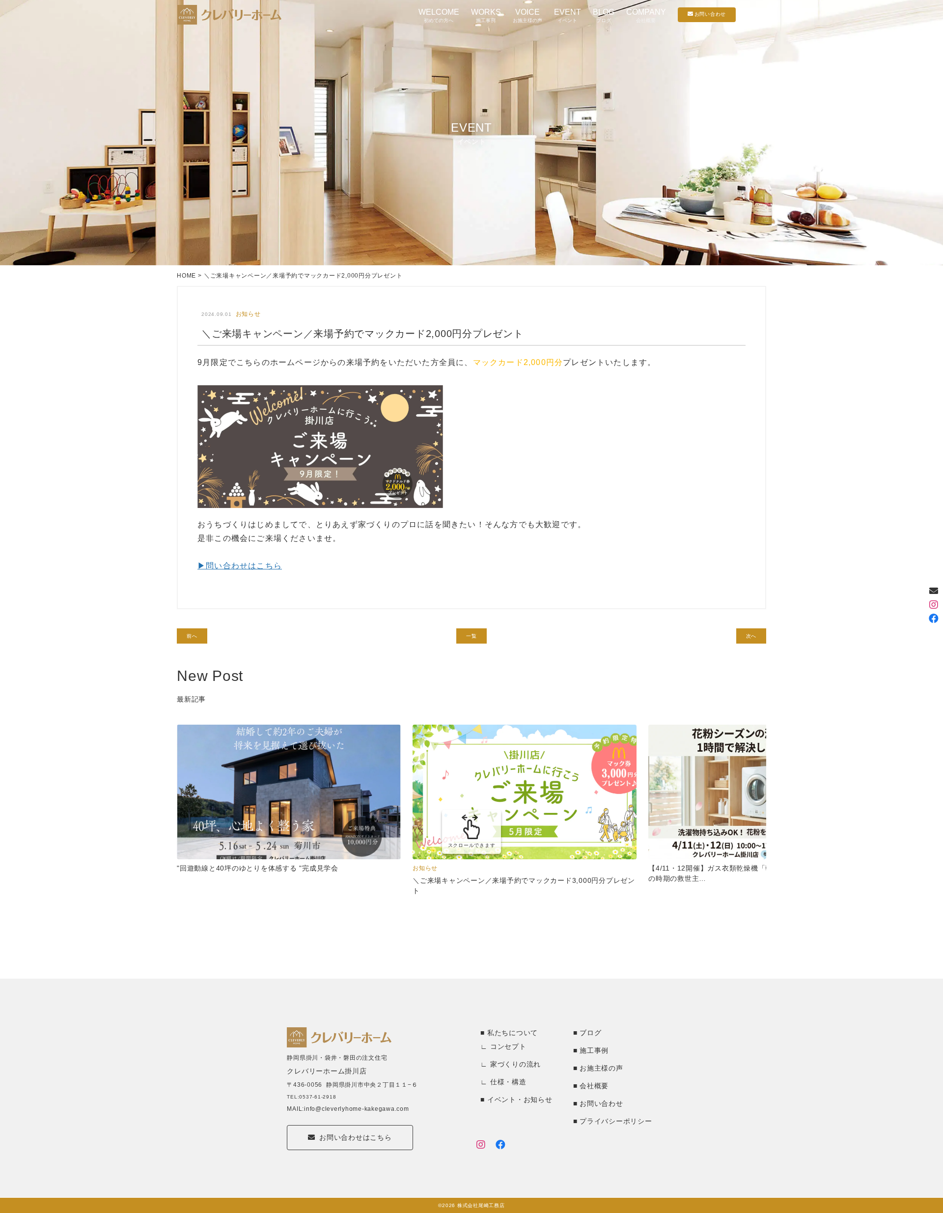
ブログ (590, 1033)
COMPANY (646, 15)
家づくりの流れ (515, 1064)
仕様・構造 (508, 1082)
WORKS (486, 15)
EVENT (567, 15)
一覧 (471, 636)
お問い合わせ (601, 1103)
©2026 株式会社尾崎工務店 (471, 1205)
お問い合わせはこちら (355, 1137)
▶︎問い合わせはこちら (239, 566)
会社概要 (594, 1086)
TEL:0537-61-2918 (311, 1097)
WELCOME (438, 15)
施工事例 (594, 1050)
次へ (751, 636)
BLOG (603, 15)
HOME (186, 275)
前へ (192, 636)
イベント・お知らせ (519, 1099)
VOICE (527, 15)
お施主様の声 (601, 1068)
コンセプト (508, 1046)
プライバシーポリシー (616, 1121)
